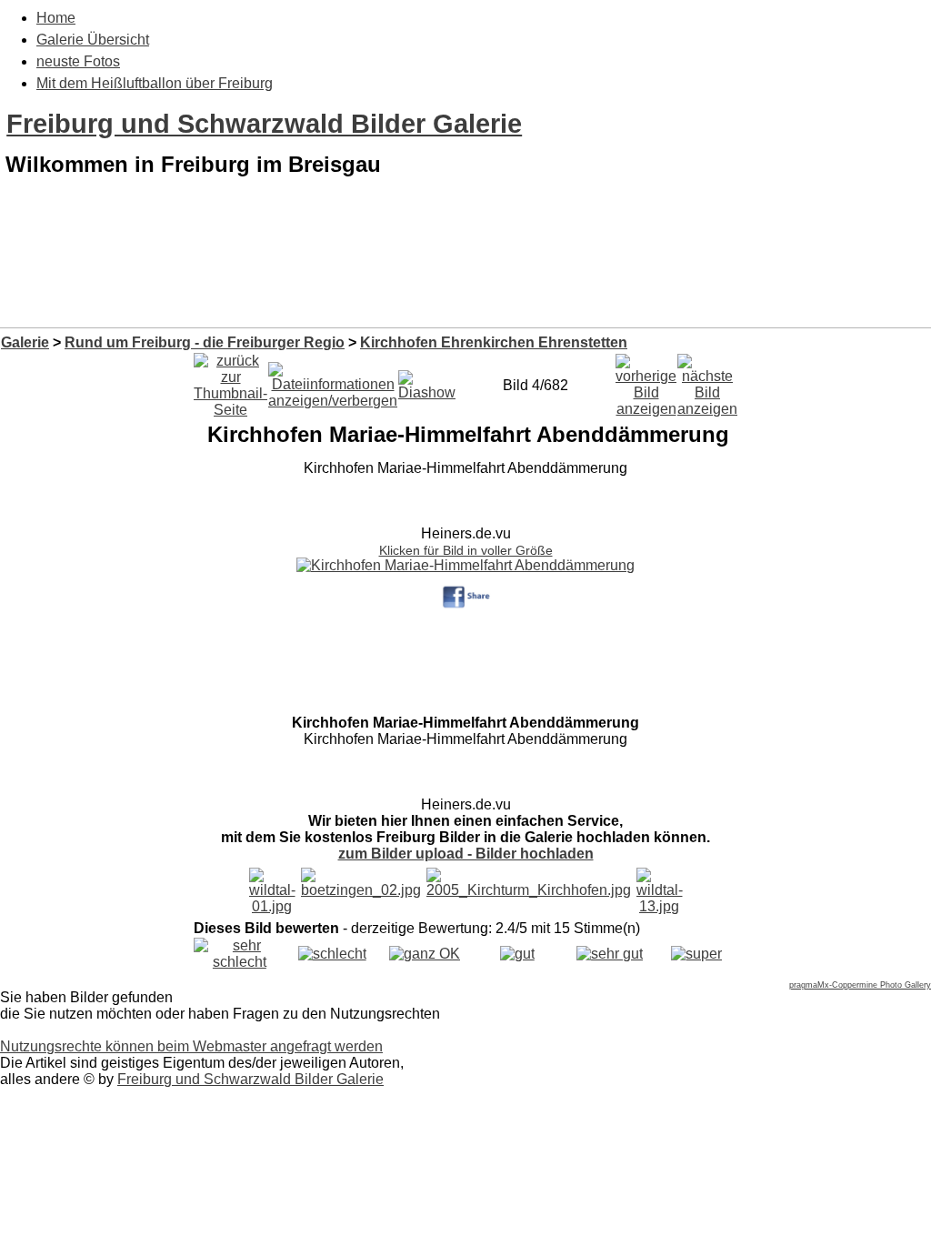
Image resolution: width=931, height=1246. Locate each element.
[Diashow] (426, 380)
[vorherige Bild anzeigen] (646, 380)
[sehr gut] (609, 953)
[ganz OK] (424, 953)
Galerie (25, 342)
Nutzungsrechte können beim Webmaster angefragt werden (191, 1046)
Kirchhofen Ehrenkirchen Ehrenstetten (493, 342)
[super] (696, 953)
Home (55, 17)
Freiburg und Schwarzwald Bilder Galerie (264, 123)
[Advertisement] (465, 280)
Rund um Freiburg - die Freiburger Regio (205, 342)
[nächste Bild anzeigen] (707, 380)
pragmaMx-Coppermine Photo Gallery (860, 985)
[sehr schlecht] (239, 962)
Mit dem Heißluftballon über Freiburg (154, 83)
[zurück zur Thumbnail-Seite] (230, 380)
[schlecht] (332, 953)
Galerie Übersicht (92, 39)
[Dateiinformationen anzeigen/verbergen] (332, 380)
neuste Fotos (78, 61)
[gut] (517, 953)
